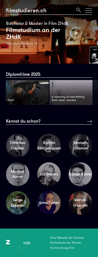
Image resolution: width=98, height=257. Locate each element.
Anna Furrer (49, 202)
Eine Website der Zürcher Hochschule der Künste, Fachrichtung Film (67, 243)
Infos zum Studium (19, 43)
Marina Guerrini (80, 202)
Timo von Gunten (18, 145)
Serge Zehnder (17, 202)
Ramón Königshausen (49, 145)
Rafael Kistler (80, 174)
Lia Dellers (49, 174)
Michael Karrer (17, 174)
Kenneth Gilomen (80, 145)
